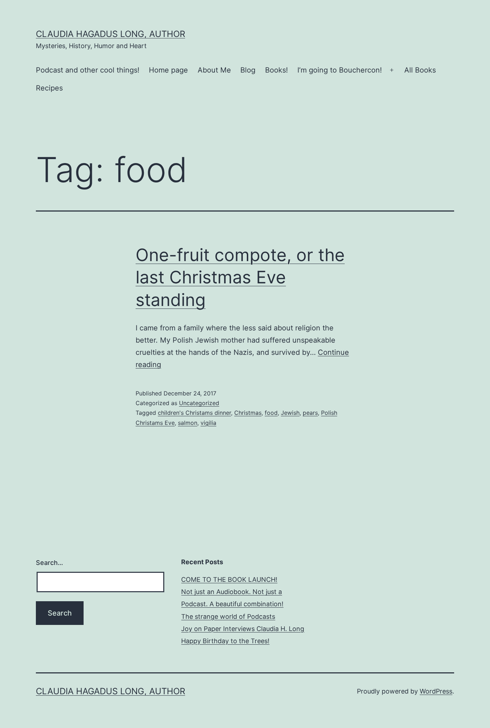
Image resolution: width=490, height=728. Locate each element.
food (271, 412)
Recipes (49, 88)
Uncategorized (199, 403)
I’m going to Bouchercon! (339, 70)
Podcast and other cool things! (88, 70)
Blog (247, 70)
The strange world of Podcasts (228, 616)
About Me (214, 70)
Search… (49, 562)
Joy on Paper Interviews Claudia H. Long (242, 628)
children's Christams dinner (194, 412)
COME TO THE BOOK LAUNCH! (229, 579)
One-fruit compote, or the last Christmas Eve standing (240, 277)
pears (310, 412)
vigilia (208, 422)
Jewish (290, 412)
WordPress (436, 691)
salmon (187, 422)
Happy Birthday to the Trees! (225, 641)
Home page (168, 70)
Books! (276, 70)
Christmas (248, 412)
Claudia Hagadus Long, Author (110, 34)
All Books (420, 70)
